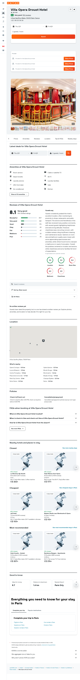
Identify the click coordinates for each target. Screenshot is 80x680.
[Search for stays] (3, 13)
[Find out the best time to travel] (3, 35)
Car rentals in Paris (49, 622)
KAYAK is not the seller (19, 651)
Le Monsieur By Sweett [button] (17, 474)
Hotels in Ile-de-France (52, 667)
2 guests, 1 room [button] (17, 32)
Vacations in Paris (19, 625)
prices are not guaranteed (48, 645)
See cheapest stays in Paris (68, 488)
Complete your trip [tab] (19, 610)
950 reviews (27, 15)
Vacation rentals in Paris (21, 628)
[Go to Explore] (3, 27)
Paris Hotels (13, 669)
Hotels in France (39, 667)
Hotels (21, 667)
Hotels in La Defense (66, 667)
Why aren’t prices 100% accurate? (23, 658)
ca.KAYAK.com (13, 667)
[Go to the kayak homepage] (13, 3)
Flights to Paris (18, 622)
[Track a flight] (3, 31)
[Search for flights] (3, 9)
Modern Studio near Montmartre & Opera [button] (57, 513)
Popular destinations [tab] (34, 610)
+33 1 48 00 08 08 (17, 20)
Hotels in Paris (48, 625)
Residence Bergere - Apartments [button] (54, 553)
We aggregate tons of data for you (23, 654)
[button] (3, 3)
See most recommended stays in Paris (65, 527)
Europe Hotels (29, 667)
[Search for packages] (3, 21)
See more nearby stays (70, 448)
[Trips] (3, 41)
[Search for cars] (3, 17)
